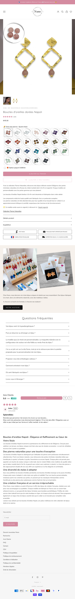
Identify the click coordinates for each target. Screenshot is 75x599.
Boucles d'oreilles (15, 108)
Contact (5, 546)
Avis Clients (7, 539)
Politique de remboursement (12, 556)
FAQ (4, 542)
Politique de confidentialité (11, 563)
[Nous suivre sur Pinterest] (43, 577)
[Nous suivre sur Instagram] (37, 577)
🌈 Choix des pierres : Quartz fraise (15, 127)
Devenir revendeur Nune (11, 532)
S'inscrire (10, 524)
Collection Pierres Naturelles (12, 211)
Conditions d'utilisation (10, 560)
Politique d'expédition (10, 553)
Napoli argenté (43, 207)
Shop (9, 108)
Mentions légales (8, 566)
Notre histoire (13, 307)
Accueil (5, 108)
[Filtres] (65, 398)
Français (36, 582)
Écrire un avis (41, 398)
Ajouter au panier (37, 174)
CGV (4, 549)
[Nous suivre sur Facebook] (32, 577)
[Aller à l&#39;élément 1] (7, 101)
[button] (7, 117)
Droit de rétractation (9, 570)
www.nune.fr (40, 586)
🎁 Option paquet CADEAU (16, 168)
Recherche (6, 536)
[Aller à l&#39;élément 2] (15, 101)
